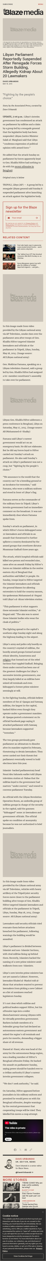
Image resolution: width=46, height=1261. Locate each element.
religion (7, 659)
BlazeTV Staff (28, 1190)
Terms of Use (10, 225)
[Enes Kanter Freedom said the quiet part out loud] (11, 1197)
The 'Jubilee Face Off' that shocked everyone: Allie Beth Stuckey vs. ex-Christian (29, 256)
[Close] (43, 1212)
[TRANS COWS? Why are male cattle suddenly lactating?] (11, 1186)
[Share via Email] (25, 1150)
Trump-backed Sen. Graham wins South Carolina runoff (30, 1207)
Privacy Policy (30, 223)
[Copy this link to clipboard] (31, 1150)
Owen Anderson (28, 1201)
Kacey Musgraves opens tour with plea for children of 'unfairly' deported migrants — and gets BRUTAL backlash (29, 265)
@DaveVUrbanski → (24, 1173)
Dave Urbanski (11, 82)
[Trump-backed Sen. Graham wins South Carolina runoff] (11, 1208)
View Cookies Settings (23, 1256)
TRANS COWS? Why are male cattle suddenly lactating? (32, 1185)
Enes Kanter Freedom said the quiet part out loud (31, 1196)
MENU (40, 4)
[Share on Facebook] (15, 1150)
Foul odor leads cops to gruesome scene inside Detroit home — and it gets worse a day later (29, 247)
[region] (23, 1235)
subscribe (8, 4)
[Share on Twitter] (20, 1150)
